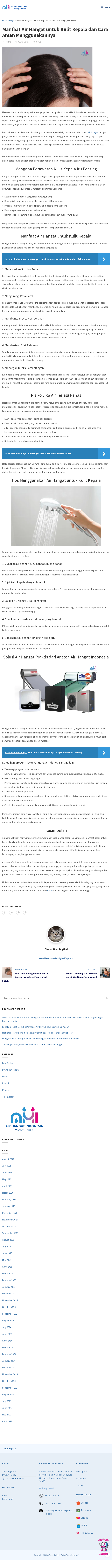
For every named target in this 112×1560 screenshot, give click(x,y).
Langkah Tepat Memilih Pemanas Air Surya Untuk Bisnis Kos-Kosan (35, 1026)
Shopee (84, 1502)
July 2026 (6, 1165)
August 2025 (8, 1239)
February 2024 (9, 1354)
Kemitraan (7, 1498)
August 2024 (8, 1320)
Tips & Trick (8, 1096)
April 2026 (7, 1186)
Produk (5, 1083)
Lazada (84, 1517)
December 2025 (10, 1212)
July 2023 (6, 1401)
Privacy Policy (9, 1474)
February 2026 (9, 1199)
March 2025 (7, 1273)
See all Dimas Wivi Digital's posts (56, 958)
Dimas (8, 42)
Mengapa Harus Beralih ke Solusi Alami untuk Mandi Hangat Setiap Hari (37, 1032)
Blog (11, 20)
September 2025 (10, 1233)
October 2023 (9, 1380)
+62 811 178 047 (52, 1495)
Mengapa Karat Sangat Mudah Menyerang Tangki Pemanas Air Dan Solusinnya (40, 1038)
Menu (107, 7)
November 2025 (10, 1219)
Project (6, 1089)
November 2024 (10, 1300)
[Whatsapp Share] (25, 912)
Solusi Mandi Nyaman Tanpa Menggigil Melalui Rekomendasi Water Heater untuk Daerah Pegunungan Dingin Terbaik (52, 1019)
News (38, 42)
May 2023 (6, 1414)
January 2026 (8, 1206)
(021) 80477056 (53, 1503)
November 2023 (10, 1374)
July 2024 (6, 1327)
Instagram (81, 1471)
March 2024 (7, 1347)
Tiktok (79, 1485)
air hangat (93, 132)
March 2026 (7, 1192)
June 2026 (7, 1172)
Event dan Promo (11, 1069)
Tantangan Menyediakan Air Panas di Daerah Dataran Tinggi (32, 1044)
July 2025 (6, 1246)
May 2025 (6, 1259)
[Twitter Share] (11, 912)
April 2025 (7, 1266)
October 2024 (9, 1307)
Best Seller (7, 1063)
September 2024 (10, 1313)
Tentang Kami (9, 1471)
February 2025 (9, 1280)
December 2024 (10, 1293)
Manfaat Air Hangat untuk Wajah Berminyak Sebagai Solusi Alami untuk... (25, 977)
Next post (92, 969)
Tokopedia (86, 1510)
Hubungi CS (10, 1448)
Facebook (81, 1478)
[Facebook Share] (4, 912)
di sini (50, 890)
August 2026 (8, 1159)
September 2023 (10, 1387)
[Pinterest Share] (18, 912)
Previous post (21, 969)
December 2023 (10, 1367)
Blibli (84, 1525)
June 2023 (7, 1407)
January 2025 (8, 1286)
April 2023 (7, 1421)
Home (4, 20)
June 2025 (7, 1253)
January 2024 (8, 1360)
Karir (4, 1495)
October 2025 (9, 1226)
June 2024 (7, 1333)
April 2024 (7, 1340)
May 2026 (6, 1179)
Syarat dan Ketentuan (13, 1478)
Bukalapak (87, 1533)
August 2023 (8, 1394)
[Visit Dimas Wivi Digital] (56, 934)
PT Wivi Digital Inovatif (69, 1555)
